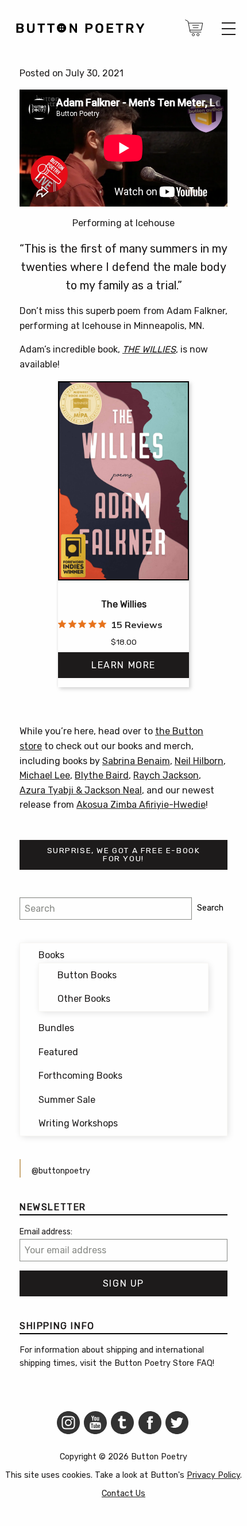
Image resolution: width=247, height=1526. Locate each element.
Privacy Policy (213, 1475)
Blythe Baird (102, 775)
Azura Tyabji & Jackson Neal (81, 790)
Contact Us (123, 1493)
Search (210, 908)
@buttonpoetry (61, 1171)
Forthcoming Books (80, 1075)
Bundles (56, 1028)
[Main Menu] (229, 28)
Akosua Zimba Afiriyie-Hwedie (141, 804)
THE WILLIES (149, 349)
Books (51, 955)
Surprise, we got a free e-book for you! (123, 854)
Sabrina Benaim (136, 761)
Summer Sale (66, 1099)
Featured (58, 1052)
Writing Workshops (78, 1123)
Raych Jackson (166, 775)
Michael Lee (45, 775)
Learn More (123, 665)
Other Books (83, 998)
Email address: (46, 1232)
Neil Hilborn (199, 761)
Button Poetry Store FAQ (163, 1363)
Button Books (87, 975)
